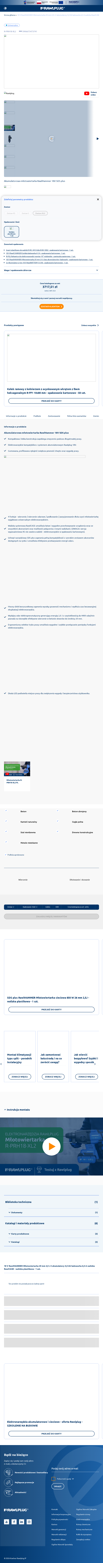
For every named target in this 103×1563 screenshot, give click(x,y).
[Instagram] (29, 1521)
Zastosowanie (54, 416)
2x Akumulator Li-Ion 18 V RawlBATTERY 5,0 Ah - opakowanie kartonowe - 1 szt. (37, 262)
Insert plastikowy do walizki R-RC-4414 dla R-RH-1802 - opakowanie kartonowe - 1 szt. (39, 250)
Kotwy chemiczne (83, 1524)
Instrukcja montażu (18, 1109)
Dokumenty (54, 1212)
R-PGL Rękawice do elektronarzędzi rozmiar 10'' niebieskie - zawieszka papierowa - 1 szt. (41, 256)
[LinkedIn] (21, 1521)
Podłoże (37, 416)
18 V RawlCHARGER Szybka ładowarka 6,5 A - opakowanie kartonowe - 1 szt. (35, 253)
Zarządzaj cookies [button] (83, 1539)
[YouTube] (6, 1521)
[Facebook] (14, 1521)
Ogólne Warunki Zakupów (86, 1509)
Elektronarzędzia (83, 1519)
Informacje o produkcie (16, 416)
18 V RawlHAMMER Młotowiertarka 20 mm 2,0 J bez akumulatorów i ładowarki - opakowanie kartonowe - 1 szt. (49, 259)
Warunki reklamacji (59, 1534)
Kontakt (55, 1509)
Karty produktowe (54, 1233)
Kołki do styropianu (83, 1534)
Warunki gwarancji (59, 1529)
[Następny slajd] (95, 1064)
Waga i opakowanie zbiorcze (17, 270)
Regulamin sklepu (59, 1539)
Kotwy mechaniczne (84, 1529)
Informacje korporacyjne (61, 1514)
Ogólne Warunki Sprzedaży (62, 1544)
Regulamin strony (83, 1514)
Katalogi (54, 1242)
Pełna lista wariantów (76, 416)
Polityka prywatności (60, 1519)
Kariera (54, 1524)
